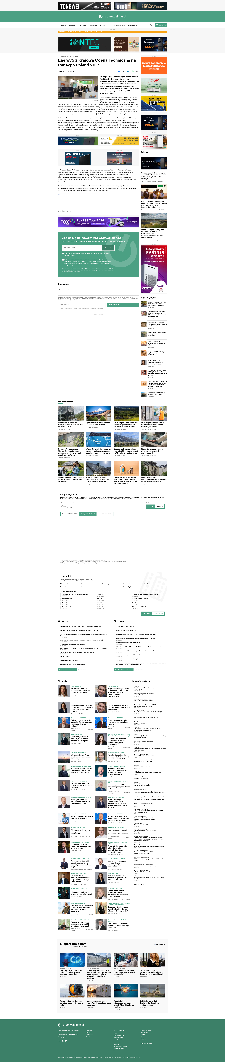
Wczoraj (69, 514)
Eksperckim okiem (133, 25)
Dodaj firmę (146, 613)
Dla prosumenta (105, 25)
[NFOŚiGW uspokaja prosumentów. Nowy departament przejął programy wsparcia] (154, 468)
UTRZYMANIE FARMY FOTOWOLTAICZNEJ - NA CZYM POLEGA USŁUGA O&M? (80, 32)
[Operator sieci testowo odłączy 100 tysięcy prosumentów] (98, 413)
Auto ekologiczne (118, 1040)
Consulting (105, 584)
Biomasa (84, 584)
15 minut (150, 506)
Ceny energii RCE (119, 25)
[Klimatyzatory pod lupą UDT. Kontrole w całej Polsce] (144, 395)
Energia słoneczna (72, 56)
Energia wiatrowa (149, 584)
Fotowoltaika (64, 587)
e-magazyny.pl (81, 946)
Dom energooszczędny (120, 1042)
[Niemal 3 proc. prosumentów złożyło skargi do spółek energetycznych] (154, 439)
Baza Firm (72, 25)
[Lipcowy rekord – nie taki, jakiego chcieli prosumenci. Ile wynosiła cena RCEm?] (71, 468)
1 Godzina (160, 506)
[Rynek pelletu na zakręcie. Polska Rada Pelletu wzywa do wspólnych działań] (144, 326)
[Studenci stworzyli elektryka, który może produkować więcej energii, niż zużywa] (144, 305)
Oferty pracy (82, 25)
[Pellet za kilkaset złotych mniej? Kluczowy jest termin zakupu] (144, 345)
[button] (151, 25)
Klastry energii (85, 587)
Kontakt (143, 1034)
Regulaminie (65, 271)
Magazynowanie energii (120, 1046)
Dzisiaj (88, 514)
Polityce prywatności (75, 271)
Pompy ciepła (127, 587)
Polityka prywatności (146, 1030)
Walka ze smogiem (119, 1048)
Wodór (115, 1051)
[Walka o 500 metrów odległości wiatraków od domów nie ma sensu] (144, 364)
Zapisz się (108, 248)
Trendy (115, 1033)
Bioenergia (117, 1044)
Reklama (143, 1039)
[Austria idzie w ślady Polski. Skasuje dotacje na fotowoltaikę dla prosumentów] (71, 413)
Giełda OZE (93, 25)
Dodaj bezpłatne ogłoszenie (67, 670)
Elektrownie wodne (129, 584)
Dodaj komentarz (114, 304)
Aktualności (62, 25)
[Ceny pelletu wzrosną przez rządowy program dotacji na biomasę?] (144, 354)
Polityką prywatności (107, 297)
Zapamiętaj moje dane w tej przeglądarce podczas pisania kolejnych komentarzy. (82, 308)
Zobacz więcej (158, 613)
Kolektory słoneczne (108, 587)
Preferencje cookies (146, 1043)
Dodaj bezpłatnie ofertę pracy (123, 670)
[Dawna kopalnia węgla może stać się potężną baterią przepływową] (144, 335)
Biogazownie (64, 584)
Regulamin (80, 297)
